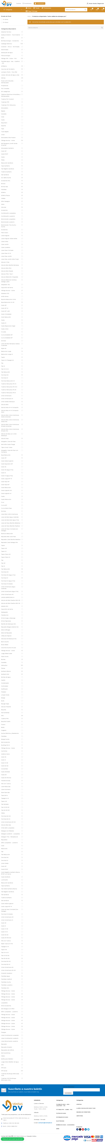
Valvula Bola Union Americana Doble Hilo (10, 420)
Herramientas (5, 712)
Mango (3, 698)
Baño (2, 37)
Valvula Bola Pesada (7, 271)
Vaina (2, 204)
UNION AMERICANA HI (7, 597)
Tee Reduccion (5, 854)
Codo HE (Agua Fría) (7, 470)
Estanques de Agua (7, 52)
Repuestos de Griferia (7, 1050)
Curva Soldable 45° (7, 335)
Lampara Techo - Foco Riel (9, 72)
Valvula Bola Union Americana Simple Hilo (10, 430)
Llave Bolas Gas (5, 786)
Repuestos (4, 839)
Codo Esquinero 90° (7, 464)
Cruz (2, 502)
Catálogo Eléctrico (6, 43)
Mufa (2, 701)
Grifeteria (4, 66)
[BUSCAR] (102, 27)
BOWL (3, 727)
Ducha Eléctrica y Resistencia (10, 733)
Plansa (3, 668)
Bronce (3, 183)
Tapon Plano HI (5, 557)
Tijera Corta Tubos (6, 447)
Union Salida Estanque (8, 401)
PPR (2, 715)
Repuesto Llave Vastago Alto (9, 542)
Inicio (29, 16)
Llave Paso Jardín (6, 256)
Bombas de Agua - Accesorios (10, 40)
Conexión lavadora (6, 973)
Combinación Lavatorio (8, 216)
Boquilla (3, 709)
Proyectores (4, 85)
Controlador (4, 686)
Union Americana (6, 395)
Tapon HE (4, 548)
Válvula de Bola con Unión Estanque (9, 434)
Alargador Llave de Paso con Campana (9, 451)
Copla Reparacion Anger (8, 326)
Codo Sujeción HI (6, 493)
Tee (2, 363)
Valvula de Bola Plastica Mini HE (10, 600)
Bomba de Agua (6, 677)
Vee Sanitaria (5, 174)
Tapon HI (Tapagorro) (7, 360)
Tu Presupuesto (41, 3)
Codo (2, 117)
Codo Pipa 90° (5, 484)
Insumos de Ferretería (7, 69)
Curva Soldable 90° (7, 338)
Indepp (3, 198)
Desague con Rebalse (7, 831)
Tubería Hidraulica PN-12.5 (9, 387)
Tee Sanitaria (5, 894)
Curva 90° (4, 505)
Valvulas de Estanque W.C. (9, 638)
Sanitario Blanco (6, 671)
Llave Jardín (5, 244)
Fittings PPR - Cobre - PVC (9, 58)
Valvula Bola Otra (6, 268)
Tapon (3, 545)
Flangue (3, 1032)
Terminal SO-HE (6, 816)
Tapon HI (3, 551)
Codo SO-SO (4, 766)
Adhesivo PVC (5, 293)
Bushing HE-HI (5, 745)
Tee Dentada (5, 804)
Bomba (3, 659)
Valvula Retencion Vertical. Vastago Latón (9, 280)
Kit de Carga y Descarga (8, 618)
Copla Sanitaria (5, 877)
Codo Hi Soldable (6, 314)
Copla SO (4, 774)
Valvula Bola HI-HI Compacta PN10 (9, 411)
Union (3, 134)
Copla (3, 120)
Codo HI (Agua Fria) (7, 475)
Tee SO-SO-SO (5, 810)
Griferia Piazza (5, 195)
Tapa (2, 128)
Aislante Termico (6, 32)
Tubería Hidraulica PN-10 (8, 384)
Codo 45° (4, 151)
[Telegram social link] (88, 1129)
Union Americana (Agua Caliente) (8, 587)
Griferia (3, 192)
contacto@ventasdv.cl (45, 1122)
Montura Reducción (7, 533)
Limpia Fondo (5, 695)
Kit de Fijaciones (6, 621)
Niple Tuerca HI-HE (7, 943)
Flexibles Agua (5, 976)
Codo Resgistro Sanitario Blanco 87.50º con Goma (10, 873)
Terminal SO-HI (5, 819)
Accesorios (4, 210)
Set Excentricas (5, 1053)
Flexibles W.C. (5, 988)
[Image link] (12, 1105)
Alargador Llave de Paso (8, 441)
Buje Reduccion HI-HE (7, 302)
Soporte (3, 125)
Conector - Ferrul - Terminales (10, 46)
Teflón (3, 813)
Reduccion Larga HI (7, 354)
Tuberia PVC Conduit (7, 99)
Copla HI (3, 323)
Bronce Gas (4, 186)
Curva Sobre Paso (6, 508)
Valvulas (3, 207)
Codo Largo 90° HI (6, 478)
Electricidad (4, 49)
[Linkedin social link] (85, 1129)
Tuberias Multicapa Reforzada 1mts (10, 1074)
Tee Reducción (5, 372)
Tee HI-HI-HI (5, 369)
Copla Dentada (5, 771)
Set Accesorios (5, 742)
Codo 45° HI (4, 308)
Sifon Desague (5, 201)
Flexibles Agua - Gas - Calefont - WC (10, 62)
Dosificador (4, 689)
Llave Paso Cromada (7, 250)
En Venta (5, 19)
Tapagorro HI (5, 798)
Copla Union (4, 329)
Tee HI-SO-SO (5, 807)
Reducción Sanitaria (7, 163)
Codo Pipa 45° (5, 481)
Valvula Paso (5, 438)
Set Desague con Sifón (7, 1008)
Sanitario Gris (5, 674)
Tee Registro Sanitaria (7, 169)
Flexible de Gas (5, 780)
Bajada (3, 111)
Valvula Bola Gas (6, 825)
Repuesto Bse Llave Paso (8, 536)
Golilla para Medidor (7, 1059)
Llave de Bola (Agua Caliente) (10, 517)
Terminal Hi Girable (7, 584)
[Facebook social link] (77, 1129)
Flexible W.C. (5, 615)
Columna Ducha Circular (8, 647)
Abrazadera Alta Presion (8, 137)
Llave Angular (5, 235)
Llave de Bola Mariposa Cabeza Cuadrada (10, 344)
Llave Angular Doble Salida (9, 238)
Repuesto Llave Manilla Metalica (10, 539)
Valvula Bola (4, 404)
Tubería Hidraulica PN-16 (8, 389)
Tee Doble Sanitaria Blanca (9, 888)
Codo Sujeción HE (6, 490)
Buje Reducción (5, 455)
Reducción (4, 848)
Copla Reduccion (6, 499)
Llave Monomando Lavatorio (9, 1041)
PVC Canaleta (5, 88)
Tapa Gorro (4, 795)
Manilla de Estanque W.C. (8, 624)
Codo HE (3, 467)
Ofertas (3, 78)
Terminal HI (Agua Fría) (8, 581)
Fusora (3, 724)
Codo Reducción (6, 317)
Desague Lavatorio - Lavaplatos (10, 834)
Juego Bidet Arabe (6, 653)
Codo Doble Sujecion (7, 903)
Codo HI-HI (4, 932)
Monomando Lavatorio (7, 222)
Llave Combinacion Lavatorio (9, 1038)
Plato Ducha (4, 656)
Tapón (3, 357)
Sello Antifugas (5, 630)
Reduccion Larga (6, 351)
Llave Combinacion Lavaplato (10, 1035)
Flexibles (3, 189)
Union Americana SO (7, 967)
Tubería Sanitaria (6, 172)
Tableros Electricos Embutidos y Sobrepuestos (10, 95)
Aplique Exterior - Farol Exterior (10, 35)
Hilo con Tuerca (6, 783)
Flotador (3, 692)
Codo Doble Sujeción (7, 461)
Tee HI (3, 366)
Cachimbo (4, 751)
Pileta (2, 160)
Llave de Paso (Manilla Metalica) (10, 523)
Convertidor (4, 769)
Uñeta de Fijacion (6, 636)
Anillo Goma (4, 296)
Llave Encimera (5, 789)
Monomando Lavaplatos (8, 219)
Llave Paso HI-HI (6, 253)
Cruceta (3, 332)
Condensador (5, 683)
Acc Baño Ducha (6, 177)
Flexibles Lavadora (6, 985)
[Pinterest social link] (83, 1129)
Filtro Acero (4, 232)
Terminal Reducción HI (8, 381)
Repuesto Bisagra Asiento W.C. (10, 627)
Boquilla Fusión (5, 721)
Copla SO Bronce (6, 777)
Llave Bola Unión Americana (9, 514)
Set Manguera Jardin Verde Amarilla (9, 144)
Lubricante (4, 880)
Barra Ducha (5, 641)
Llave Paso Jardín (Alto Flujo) (10, 259)
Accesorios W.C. (5, 180)
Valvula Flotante (6, 706)
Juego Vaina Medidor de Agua (10, 1062)
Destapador (4, 612)
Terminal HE (4, 375)
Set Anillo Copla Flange (8, 444)
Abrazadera (4, 108)
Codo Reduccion (6, 487)
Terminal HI (4, 378)
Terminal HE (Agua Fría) (8, 575)
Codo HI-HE (4, 763)
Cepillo (3, 680)
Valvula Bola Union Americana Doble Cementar (10, 416)
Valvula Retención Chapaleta (9, 277)
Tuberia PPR (4, 718)
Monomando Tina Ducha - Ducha (9, 225)
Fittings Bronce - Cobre (8, 140)
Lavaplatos (4, 1003)
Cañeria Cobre (5, 754)
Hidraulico (4, 665)
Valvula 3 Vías (5, 262)
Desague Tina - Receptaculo (9, 837)
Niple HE (3, 348)
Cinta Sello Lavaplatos (7, 828)
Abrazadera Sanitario (7, 148)
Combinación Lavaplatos (8, 213)
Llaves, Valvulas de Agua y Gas (10, 75)
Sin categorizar (5, 91)
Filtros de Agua (5, 55)
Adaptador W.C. (5, 284)
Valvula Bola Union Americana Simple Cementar (10, 425)
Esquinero (4, 122)
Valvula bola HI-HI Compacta (9, 407)
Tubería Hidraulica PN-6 (8, 392)
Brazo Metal (4, 644)
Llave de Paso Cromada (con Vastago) (9, 529)
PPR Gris (3, 1067)
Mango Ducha (5, 739)
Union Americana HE (7, 594)
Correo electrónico (68, 1087)
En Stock (5, 22)
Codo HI (3, 472)
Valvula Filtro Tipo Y (7, 274)
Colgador (3, 730)
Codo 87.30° (4, 154)
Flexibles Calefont (6, 979)
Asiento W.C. (4, 606)
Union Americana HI (7, 398)
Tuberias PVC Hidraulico (8, 105)
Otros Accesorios (6, 1005)
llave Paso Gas (5, 792)
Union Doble (4, 863)
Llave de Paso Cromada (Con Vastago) (9, 910)
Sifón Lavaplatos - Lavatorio (9, 842)
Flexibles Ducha (6, 982)
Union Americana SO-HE (8, 822)
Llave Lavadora (5, 247)
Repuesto (4, 1044)
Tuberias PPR (5, 102)
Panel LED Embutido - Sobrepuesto (7, 81)
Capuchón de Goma (7, 287)
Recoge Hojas (5, 703)
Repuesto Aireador (6, 1047)
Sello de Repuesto (6, 633)
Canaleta (3, 114)
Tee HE (3, 563)
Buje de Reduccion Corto (8, 299)
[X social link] (80, 1129)
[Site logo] (6, 3)
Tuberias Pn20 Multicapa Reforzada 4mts (8, 1079)
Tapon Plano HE (6, 554)
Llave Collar (4, 241)
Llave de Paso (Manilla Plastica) (10, 526)
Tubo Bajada (5, 131)
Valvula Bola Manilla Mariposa (10, 265)
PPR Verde (4, 1070)
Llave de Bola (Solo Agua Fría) (10, 520)
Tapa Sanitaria (5, 166)
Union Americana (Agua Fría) (9, 591)
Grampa (3, 340)
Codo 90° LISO (5, 311)
